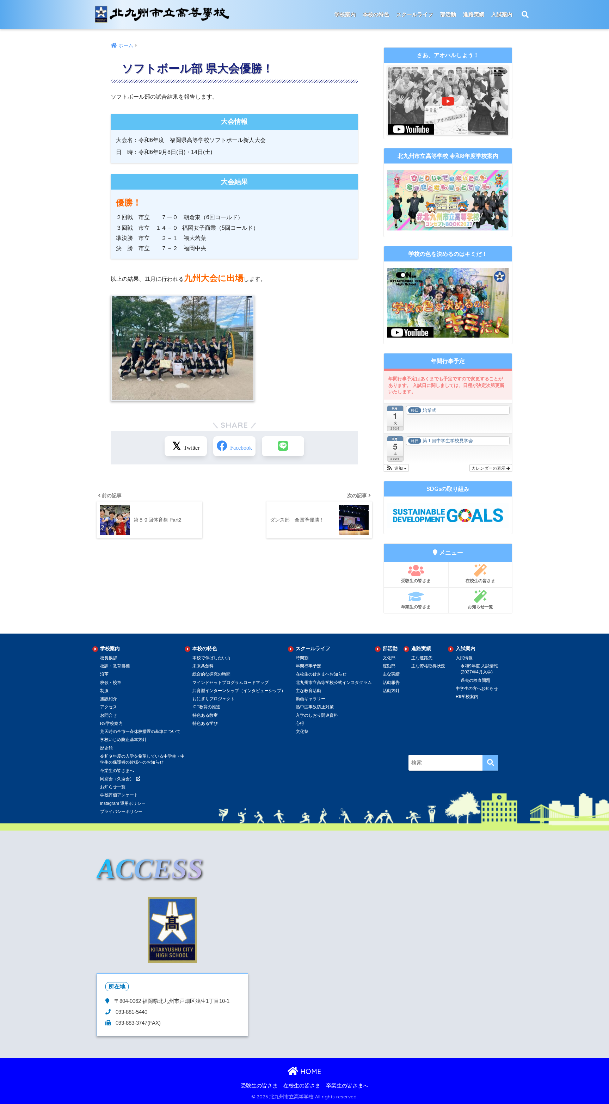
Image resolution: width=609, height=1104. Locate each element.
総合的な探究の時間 (211, 674)
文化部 (389, 657)
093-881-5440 (130, 1012)
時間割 (302, 657)
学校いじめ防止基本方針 (123, 739)
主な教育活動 (308, 690)
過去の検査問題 (475, 680)
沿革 (104, 674)
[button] (396, 467)
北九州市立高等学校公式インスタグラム (334, 682)
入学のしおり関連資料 (317, 715)
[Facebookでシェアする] (234, 446)
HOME (309, 1071)
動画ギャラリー (310, 698)
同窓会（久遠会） (117, 778)
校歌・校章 (110, 682)
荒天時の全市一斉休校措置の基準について (140, 731)
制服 (104, 690)
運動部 (389, 666)
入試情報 (464, 657)
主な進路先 (421, 657)
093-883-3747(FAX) (137, 1023)
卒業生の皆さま (416, 606)
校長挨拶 (108, 657)
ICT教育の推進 (206, 706)
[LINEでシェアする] (283, 446)
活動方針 (391, 690)
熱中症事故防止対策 (315, 706)
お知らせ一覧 (480, 606)
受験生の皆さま (416, 580)
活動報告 (391, 682)
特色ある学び (205, 723)
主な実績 (391, 674)
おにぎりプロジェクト (213, 698)
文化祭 (302, 731)
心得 (300, 723)
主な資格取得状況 (428, 666)
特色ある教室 (205, 715)
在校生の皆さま (480, 580)
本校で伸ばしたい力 (211, 657)
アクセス (108, 706)
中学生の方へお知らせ (477, 688)
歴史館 (106, 748)
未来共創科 (203, 666)
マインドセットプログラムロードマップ (230, 682)
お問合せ (108, 715)
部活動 (448, 14)
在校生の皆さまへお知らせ (321, 674)
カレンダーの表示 (489, 468)
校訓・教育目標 (115, 666)
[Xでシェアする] (186, 446)
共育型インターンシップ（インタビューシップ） (238, 690)
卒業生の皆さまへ (117, 770)
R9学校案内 (111, 723)
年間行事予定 (308, 666)
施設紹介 (108, 698)
